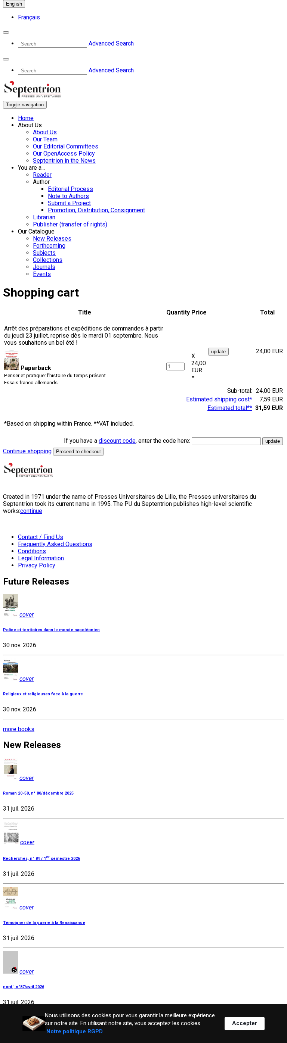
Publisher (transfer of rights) (70, 224)
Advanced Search (111, 43)
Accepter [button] (244, 1023)
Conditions (32, 551)
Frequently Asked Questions (55, 544)
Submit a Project (69, 203)
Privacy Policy (36, 565)
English (14, 4)
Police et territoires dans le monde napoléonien (51, 629)
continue (31, 510)
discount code (117, 440)
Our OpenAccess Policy (64, 153)
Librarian (44, 217)
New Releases (52, 238)
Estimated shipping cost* (219, 399)
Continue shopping (27, 451)
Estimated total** (229, 407)
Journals (44, 266)
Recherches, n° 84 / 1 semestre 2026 (41, 858)
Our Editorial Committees (65, 146)
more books (18, 729)
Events (42, 274)
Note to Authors (68, 196)
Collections (47, 259)
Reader (42, 174)
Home (26, 118)
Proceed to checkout (78, 451)
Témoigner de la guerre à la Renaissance (44, 922)
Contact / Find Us (40, 537)
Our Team (45, 139)
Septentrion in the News (64, 160)
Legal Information (41, 558)
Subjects (44, 252)
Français (29, 17)
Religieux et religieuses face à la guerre (43, 694)
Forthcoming (49, 245)
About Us (45, 132)
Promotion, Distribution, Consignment (96, 210)
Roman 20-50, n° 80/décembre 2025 (38, 793)
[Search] (6, 32)
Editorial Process (70, 188)
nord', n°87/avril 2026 (23, 986)
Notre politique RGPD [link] (74, 1031)
